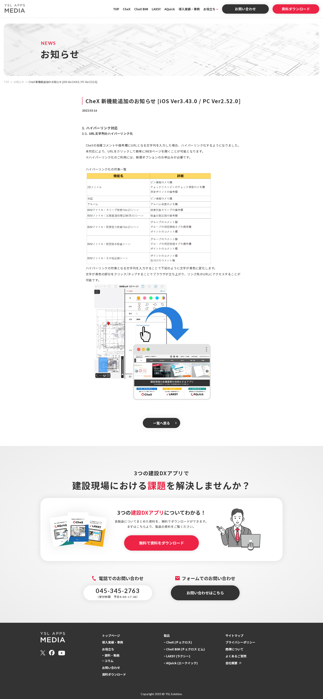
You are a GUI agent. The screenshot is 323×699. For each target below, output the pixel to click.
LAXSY (156, 9)
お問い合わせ (245, 8)
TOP (116, 9)
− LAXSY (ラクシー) (177, 656)
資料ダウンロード (296, 8)
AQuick (169, 9)
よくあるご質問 (235, 656)
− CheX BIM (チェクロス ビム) (184, 649)
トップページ (111, 635)
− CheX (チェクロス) (178, 642)
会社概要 (231, 663)
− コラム (107, 660)
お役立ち (209, 9)
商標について (234, 649)
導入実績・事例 (189, 9)
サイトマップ (234, 635)
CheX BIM (141, 9)
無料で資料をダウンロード (161, 543)
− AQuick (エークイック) (181, 663)
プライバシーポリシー (240, 642)
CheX (126, 9)
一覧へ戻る (161, 423)
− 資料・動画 (110, 655)
